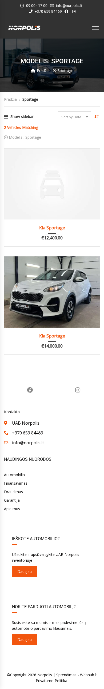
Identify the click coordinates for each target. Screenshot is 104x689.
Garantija (12, 500)
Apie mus (12, 508)
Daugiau (24, 571)
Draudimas (13, 491)
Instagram (77, 390)
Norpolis (44, 674)
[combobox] (74, 116)
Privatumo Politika (51, 680)
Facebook (29, 390)
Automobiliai (15, 474)
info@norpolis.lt (69, 5)
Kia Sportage (52, 228)
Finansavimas (15, 483)
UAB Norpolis (25, 423)
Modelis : (24, 137)
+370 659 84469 (48, 11)
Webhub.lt (88, 674)
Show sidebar (22, 116)
